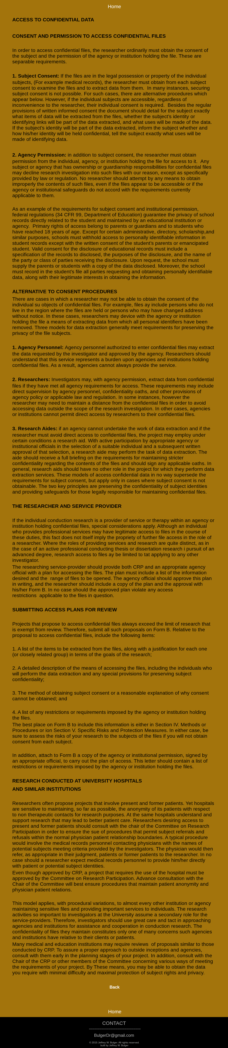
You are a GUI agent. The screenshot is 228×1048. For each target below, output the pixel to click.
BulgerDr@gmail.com (114, 1035)
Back (115, 987)
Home (114, 6)
